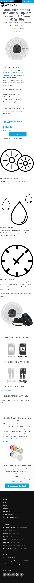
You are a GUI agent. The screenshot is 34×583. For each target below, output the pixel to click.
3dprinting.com (7, 539)
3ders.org (5, 533)
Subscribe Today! (17, 485)
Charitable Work (7, 511)
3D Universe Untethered (9, 527)
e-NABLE (5, 545)
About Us (5, 499)
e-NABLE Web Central (9, 548)
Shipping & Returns (8, 514)
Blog (4, 520)
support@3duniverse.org (13, 564)
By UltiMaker (17, 31)
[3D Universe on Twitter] (17, 574)
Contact (5, 502)
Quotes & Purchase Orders (10, 517)
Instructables (6, 536)
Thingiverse (6, 542)
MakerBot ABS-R (6, 391)
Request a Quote (7, 1)
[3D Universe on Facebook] (9, 574)
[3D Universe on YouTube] (13, 574)
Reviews (5, 505)
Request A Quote (8, 141)
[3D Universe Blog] (5, 574)
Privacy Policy (6, 508)
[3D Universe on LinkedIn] (22, 574)
